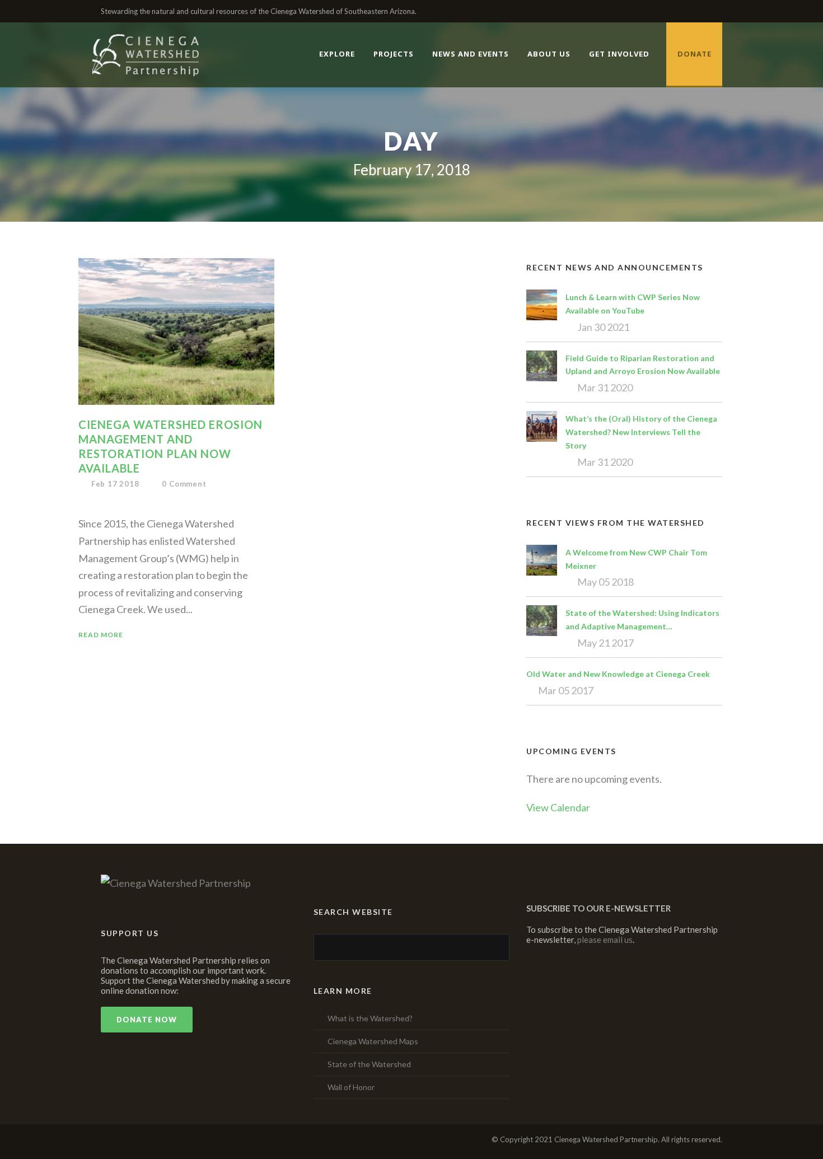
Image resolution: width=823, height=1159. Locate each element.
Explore (337, 54)
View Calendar (558, 807)
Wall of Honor (351, 1087)
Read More (100, 634)
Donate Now (146, 1019)
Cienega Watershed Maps (373, 1041)
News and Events (470, 54)
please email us (605, 939)
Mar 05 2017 (565, 690)
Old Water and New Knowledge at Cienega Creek (618, 674)
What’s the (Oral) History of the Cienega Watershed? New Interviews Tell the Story (641, 432)
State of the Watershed (369, 1064)
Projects (393, 54)
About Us (549, 54)
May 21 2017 (605, 643)
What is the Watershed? (370, 1018)
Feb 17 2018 (115, 483)
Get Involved (619, 54)
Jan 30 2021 (603, 327)
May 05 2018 (605, 582)
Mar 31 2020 (605, 387)
